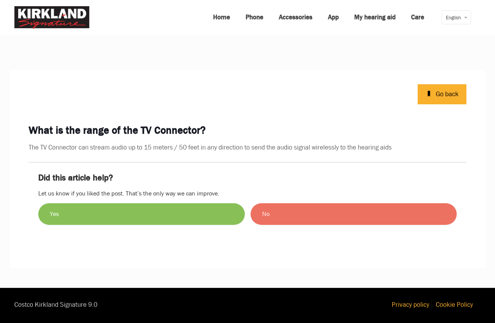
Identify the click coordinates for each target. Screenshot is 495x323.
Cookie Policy (454, 305)
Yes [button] (54, 214)
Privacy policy (410, 305)
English (453, 17)
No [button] (266, 214)
